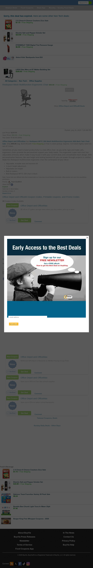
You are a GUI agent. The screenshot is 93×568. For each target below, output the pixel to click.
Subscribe (13, 324)
